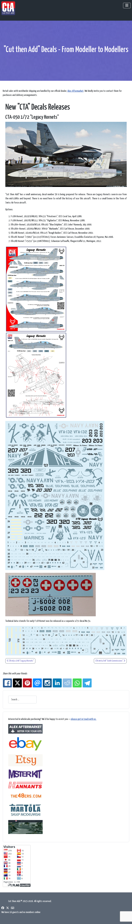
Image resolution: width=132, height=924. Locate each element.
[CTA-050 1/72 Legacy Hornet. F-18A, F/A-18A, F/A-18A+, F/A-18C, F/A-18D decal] (36, 289)
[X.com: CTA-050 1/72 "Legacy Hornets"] (17, 682)
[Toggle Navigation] (127, 5)
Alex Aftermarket (75, 91)
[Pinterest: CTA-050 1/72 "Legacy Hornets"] (27, 682)
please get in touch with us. (83, 719)
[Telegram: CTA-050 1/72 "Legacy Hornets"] (87, 682)
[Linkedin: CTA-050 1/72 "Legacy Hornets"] (57, 682)
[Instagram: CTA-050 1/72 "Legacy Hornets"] (47, 682)
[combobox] (22, 699)
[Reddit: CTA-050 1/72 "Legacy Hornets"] (67, 682)
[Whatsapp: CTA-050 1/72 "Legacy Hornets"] (77, 682)
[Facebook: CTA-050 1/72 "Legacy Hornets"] (7, 682)
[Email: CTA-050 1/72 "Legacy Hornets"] (37, 682)
